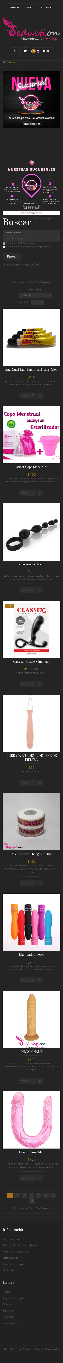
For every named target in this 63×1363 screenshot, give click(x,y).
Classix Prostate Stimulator (31, 662)
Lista (33, 275)
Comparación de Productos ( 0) (20, 264)
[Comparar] (40, 396)
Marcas (7, 1291)
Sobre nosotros (11, 1239)
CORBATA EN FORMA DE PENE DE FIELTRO (31, 758)
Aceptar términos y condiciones (21, 1245)
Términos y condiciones (16, 1251)
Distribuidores (10, 1257)
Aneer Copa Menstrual (31, 467)
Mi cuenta (8, 1316)
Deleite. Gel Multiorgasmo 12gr (31, 854)
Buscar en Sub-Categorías (20, 243)
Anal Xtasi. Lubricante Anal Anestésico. (31, 370)
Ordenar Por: (35, 289)
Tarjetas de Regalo (13, 1264)
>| (32, 1201)
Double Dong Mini (31, 1152)
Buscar (12, 62)
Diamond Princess (31, 955)
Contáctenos (10, 1270)
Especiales (9, 1310)
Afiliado (7, 1304)
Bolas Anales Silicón (31, 564)
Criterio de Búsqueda (42, 218)
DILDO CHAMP (31, 1052)
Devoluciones (10, 1323)
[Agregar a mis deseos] (33, 396)
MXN (28, 7)
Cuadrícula (26, 275)
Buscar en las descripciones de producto (28, 246)
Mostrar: (24, 302)
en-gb (13, 7)
